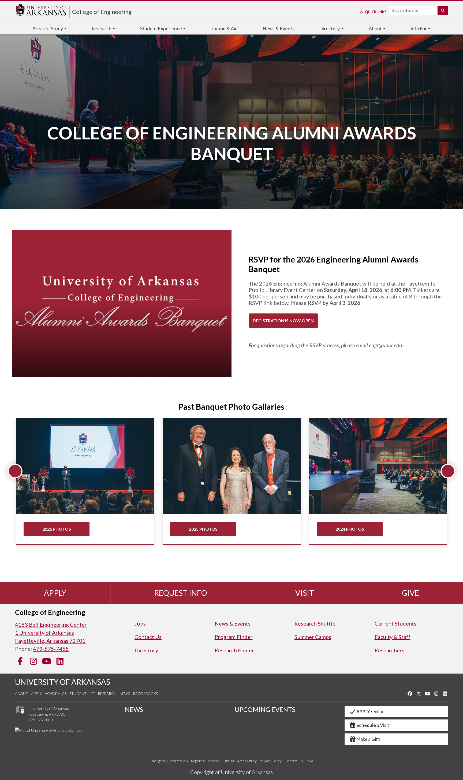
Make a (368, 739)
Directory (146, 650)
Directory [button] (329, 28)
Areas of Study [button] (47, 28)
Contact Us (148, 637)
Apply (55, 592)
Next (447, 471)
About (21, 693)
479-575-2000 (41, 720)
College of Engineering (102, 11)
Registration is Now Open (283, 320)
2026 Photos (56, 528)
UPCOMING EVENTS (265, 709)
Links (375, 12)
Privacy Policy (271, 761)
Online (370, 711)
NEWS (134, 709)
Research (107, 693)
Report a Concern (205, 761)
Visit (304, 592)
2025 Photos (203, 528)
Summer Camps (312, 637)
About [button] (375, 28)
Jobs (140, 623)
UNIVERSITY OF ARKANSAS (62, 681)
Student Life (82, 693)
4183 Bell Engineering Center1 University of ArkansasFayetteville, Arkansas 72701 (51, 632)
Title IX (228, 761)
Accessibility (247, 761)
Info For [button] (418, 28)
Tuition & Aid (224, 28)
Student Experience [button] (161, 28)
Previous (15, 471)
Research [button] (101, 28)
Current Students (395, 623)
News (125, 693)
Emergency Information (169, 761)
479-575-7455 (51, 648)
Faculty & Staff (392, 637)
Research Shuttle (314, 623)
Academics (55, 693)
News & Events (278, 28)
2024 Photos (349, 528)
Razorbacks (145, 693)
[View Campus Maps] (19, 715)
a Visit (372, 725)
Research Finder (234, 650)
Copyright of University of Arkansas (231, 772)
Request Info (180, 592)
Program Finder (234, 637)
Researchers (389, 650)
